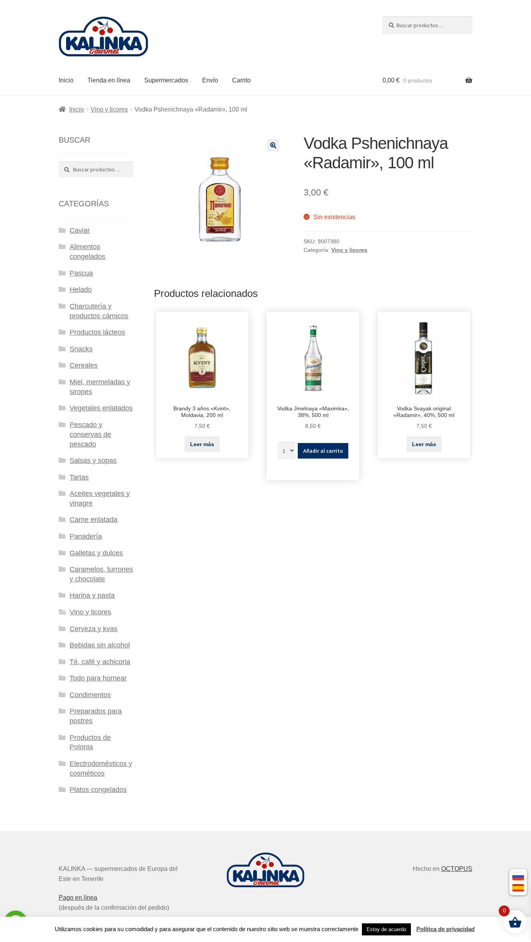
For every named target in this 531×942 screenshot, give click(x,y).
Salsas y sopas (93, 460)
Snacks (81, 349)
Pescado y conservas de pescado (90, 434)
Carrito (241, 80)
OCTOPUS (456, 868)
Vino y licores (109, 109)
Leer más (202, 444)
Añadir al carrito (323, 450)
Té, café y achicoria (100, 662)
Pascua (81, 273)
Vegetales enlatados (101, 408)
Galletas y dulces (96, 553)
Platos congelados (98, 790)
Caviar (80, 230)
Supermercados (166, 80)
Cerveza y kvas (93, 629)
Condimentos (90, 695)
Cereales (84, 365)
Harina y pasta (92, 595)
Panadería (86, 536)
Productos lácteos (97, 332)
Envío (210, 80)
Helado (81, 289)
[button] (273, 145)
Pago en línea (78, 897)
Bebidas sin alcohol (100, 645)
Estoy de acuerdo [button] (386, 929)
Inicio (66, 80)
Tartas (79, 477)
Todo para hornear (98, 678)
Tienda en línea (108, 80)
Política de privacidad (445, 929)
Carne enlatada (93, 519)
